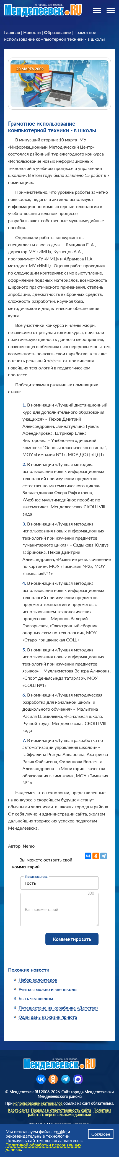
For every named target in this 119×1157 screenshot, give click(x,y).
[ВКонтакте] (88, 856)
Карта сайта (18, 1110)
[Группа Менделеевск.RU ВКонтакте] (41, 1079)
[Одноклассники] (95, 856)
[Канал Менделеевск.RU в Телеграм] (66, 1079)
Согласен (100, 1134)
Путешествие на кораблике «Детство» (58, 1007)
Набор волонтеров (38, 979)
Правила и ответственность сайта (61, 1110)
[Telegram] (103, 856)
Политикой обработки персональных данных (43, 1147)
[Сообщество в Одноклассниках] (53, 1079)
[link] (12, 32)
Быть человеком (36, 998)
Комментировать (72, 939)
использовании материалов (38, 1103)
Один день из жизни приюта (48, 1016)
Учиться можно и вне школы (48, 989)
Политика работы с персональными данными (69, 1112)
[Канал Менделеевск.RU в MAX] (78, 1079)
